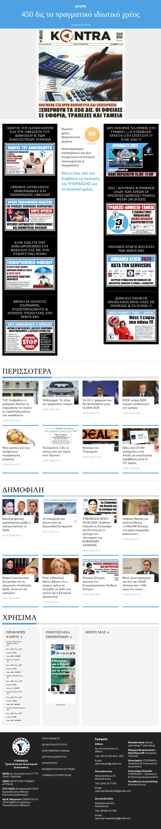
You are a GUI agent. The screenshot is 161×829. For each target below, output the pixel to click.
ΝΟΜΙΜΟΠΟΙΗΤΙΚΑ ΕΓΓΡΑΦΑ (58, 769)
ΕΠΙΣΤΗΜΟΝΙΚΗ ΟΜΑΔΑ (56, 750)
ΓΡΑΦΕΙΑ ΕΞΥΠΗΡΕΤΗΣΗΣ (56, 775)
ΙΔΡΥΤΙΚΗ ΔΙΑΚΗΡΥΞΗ (54, 756)
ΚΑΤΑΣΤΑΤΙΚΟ (49, 762)
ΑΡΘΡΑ (80, 6)
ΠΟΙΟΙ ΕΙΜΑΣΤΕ (50, 738)
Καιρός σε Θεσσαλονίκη (14, 675)
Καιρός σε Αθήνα (12, 643)
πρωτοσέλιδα (60, 705)
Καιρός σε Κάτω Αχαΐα (14, 692)
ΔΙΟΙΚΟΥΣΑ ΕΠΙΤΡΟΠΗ (54, 744)
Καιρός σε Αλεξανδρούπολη (15, 708)
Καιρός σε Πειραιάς (13, 659)
